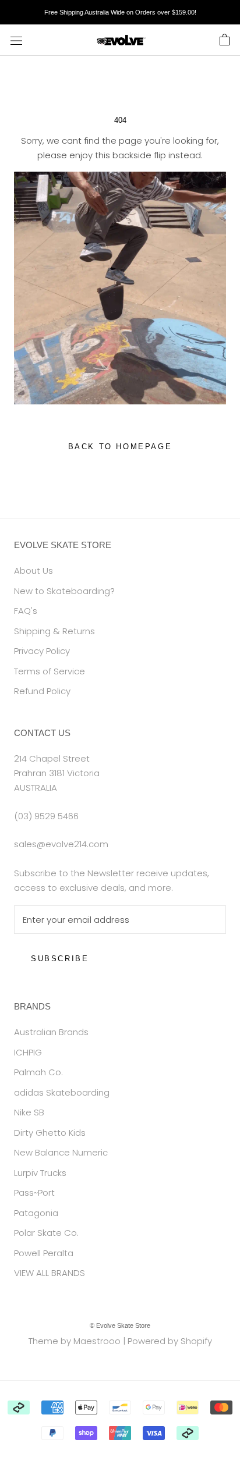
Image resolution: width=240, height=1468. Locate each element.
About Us (33, 570)
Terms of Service (49, 671)
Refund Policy (42, 691)
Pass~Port (34, 1192)
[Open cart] (225, 40)
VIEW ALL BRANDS (49, 1273)
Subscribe (60, 958)
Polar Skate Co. (46, 1233)
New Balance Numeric (61, 1152)
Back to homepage (120, 446)
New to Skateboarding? (64, 591)
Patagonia (36, 1213)
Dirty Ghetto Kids (50, 1132)
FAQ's (25, 611)
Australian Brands (51, 1032)
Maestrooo (97, 1341)
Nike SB (29, 1112)
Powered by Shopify (170, 1341)
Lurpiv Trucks (40, 1173)
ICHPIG (28, 1052)
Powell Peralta (43, 1253)
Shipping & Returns (54, 631)
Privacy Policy (42, 651)
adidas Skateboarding (62, 1092)
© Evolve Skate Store (120, 1325)
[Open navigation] (16, 40)
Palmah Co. (38, 1072)
